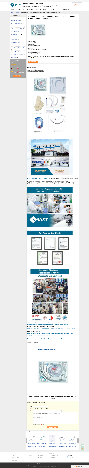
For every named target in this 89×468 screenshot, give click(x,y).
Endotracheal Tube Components (17, 54)
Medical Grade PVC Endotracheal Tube (46, 348)
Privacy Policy (14, 458)
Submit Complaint (15, 457)
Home (13, 9)
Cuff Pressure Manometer (16, 34)
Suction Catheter (14, 39)
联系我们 (61, 465)
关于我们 (57, 465)
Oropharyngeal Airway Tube (16, 45)
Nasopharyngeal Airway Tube (16, 23)
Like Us (70, 455)
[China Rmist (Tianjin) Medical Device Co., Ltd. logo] (15, 6)
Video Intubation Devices (15, 42)
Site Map (40, 465)
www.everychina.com (48, 463)
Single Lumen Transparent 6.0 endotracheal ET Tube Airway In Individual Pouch (52, 446)
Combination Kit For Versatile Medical (46, 349)
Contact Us (53, 9)
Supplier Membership (54, 455)
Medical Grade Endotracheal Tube (66, 348)
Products (21, 9)
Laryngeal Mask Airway (15, 20)
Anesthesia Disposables (15, 51)
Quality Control (41, 9)
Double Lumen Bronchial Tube (17, 28)
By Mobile (40, 457)
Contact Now (17, 75)
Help (53, 465)
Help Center (14, 460)
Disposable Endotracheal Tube (17, 26)
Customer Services (15, 453)
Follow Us (71, 457)
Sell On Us (51, 453)
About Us (30, 9)
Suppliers (35, 465)
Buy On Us (40, 453)
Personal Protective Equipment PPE (17, 47)
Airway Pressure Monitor (15, 31)
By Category (40, 455)
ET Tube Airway (17, 12)
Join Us (30, 457)
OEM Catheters (14, 57)
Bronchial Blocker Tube (15, 36)
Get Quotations (65, 9)
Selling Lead (52, 457)
